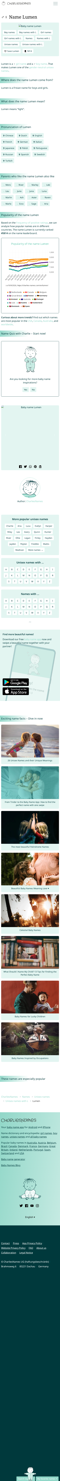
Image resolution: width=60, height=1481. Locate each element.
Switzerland (7, 1153)
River (21, 184)
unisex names (17, 1136)
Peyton (23, 544)
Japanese (9, 148)
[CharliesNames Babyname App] (16, 3)
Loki (48, 184)
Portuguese (41, 148)
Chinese (9, 135)
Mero (8, 184)
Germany (43, 1146)
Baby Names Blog (10, 1165)
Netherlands (25, 1149)
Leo (18, 532)
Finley (37, 538)
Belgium (51, 1142)
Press (16, 1243)
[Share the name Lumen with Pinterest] (35, 466)
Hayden (48, 538)
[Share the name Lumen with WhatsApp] (30, 466)
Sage (33, 203)
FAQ (31, 1248)
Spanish (24, 154)
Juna (31, 191)
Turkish (9, 160)
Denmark (23, 1146)
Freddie (35, 544)
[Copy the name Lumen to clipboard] (40, 466)
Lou (7, 191)
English (38, 135)
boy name (41, 63)
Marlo (8, 203)
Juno (19, 191)
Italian (38, 141)
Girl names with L (12, 38)
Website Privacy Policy (13, 1248)
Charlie (9, 526)
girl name (21, 63)
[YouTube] (32, 1205)
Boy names (9, 32)
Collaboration (8, 1252)
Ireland (13, 1149)
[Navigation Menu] (56, 4)
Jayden (12, 544)
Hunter (47, 532)
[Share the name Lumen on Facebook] (20, 466)
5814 (29, 51)
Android (32, 1127)
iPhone (46, 1127)
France (33, 1146)
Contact (5, 1243)
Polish (25, 148)
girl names (46, 1133)
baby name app (32, 639)
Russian (9, 154)
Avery (27, 532)
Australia (48, 320)
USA (30, 320)
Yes (25, 389)
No (33, 389)
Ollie (18, 538)
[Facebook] (27, 1205)
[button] (5, 435)
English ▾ (30, 1217)
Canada (37, 320)
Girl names (46, 32)
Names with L (43, 38)
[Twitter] (21, 1205)
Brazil (4, 1146)
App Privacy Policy (32, 1243)
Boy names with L (27, 32)
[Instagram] (37, 1205)
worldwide (7, 324)
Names (29, 38)
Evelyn (38, 526)
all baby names (38, 1136)
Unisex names (11, 44)
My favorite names (46, 1478)
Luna (44, 191)
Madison (19, 550)
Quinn (37, 532)
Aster (34, 197)
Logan (27, 538)
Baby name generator (13, 1159)
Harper (48, 526)
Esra (21, 203)
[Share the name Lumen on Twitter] (25, 466)
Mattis (46, 544)
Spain (47, 1149)
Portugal (38, 1149)
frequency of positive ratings (32, 222)
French (8, 141)
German (23, 141)
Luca (28, 526)
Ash (22, 197)
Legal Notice (26, 1252)
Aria (46, 203)
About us (41, 1248)
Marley (35, 184)
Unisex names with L (32, 44)
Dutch (24, 135)
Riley (9, 532)
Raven (48, 197)
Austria (42, 1142)
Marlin (9, 197)
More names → (35, 550)
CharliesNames (34, 501)
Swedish (40, 154)
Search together (26, 1478)
